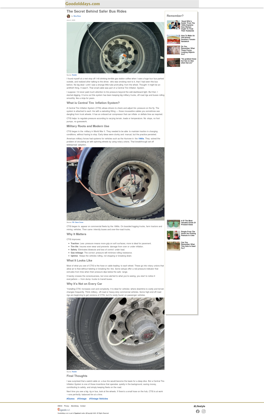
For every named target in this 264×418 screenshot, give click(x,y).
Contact (82, 406)
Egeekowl (78, 413)
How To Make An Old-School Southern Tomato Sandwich (188, 38)
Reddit (74, 75)
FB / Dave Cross (77, 222)
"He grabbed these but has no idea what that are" (188, 61)
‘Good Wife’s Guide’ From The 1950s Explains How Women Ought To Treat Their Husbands (188, 26)
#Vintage (82, 398)
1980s (141, 138)
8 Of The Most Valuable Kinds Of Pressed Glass (188, 222)
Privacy (66, 406)
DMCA (60, 406)
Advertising (74, 406)
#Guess (71, 398)
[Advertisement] (181, 143)
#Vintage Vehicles (98, 398)
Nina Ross (77, 16)
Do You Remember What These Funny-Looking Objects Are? (188, 50)
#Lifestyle (199, 406)
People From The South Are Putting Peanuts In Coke (188, 233)
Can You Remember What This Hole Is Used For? (188, 245)
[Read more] (173, 26)
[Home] (82, 3)
